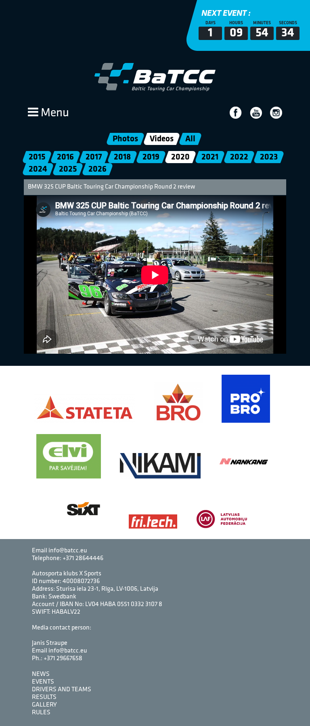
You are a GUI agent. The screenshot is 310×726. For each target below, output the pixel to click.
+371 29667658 (63, 658)
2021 (209, 157)
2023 (269, 157)
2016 (65, 157)
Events (43, 682)
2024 (38, 169)
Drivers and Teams (61, 689)
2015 (37, 157)
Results (44, 697)
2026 (97, 169)
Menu (53, 113)
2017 (94, 157)
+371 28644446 (83, 558)
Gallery (44, 705)
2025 (68, 169)
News (41, 674)
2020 (180, 157)
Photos (125, 139)
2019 (150, 157)
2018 (122, 157)
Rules (41, 712)
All (190, 139)
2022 (239, 157)
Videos (162, 139)
